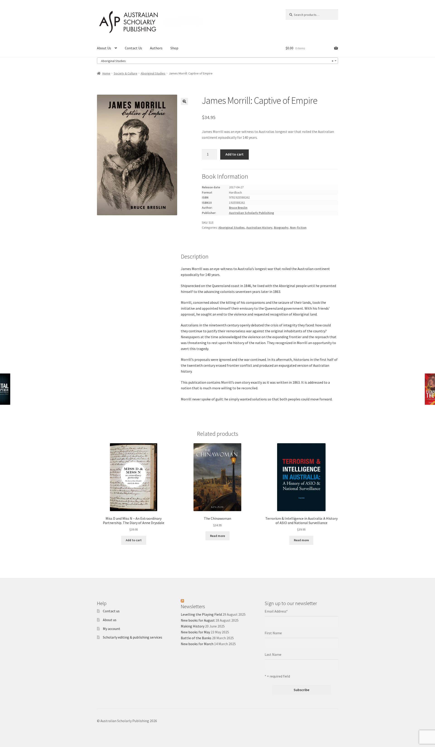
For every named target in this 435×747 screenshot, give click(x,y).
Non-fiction (298, 227)
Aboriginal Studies (153, 73)
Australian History (259, 227)
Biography (281, 227)
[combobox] (217, 60)
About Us (104, 48)
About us (109, 620)
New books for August (198, 620)
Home (106, 73)
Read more (217, 536)
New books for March (197, 644)
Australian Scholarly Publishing (251, 213)
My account (111, 628)
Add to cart (234, 154)
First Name (273, 633)
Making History (192, 626)
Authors (156, 48)
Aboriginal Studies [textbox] (216, 61)
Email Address (276, 611)
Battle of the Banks (196, 638)
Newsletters (193, 606)
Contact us (111, 611)
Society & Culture (125, 73)
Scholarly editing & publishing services (132, 637)
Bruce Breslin (238, 208)
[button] (184, 101)
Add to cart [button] (134, 540)
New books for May (195, 632)
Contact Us (133, 48)
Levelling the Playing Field (201, 614)
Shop (174, 48)
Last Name (273, 654)
